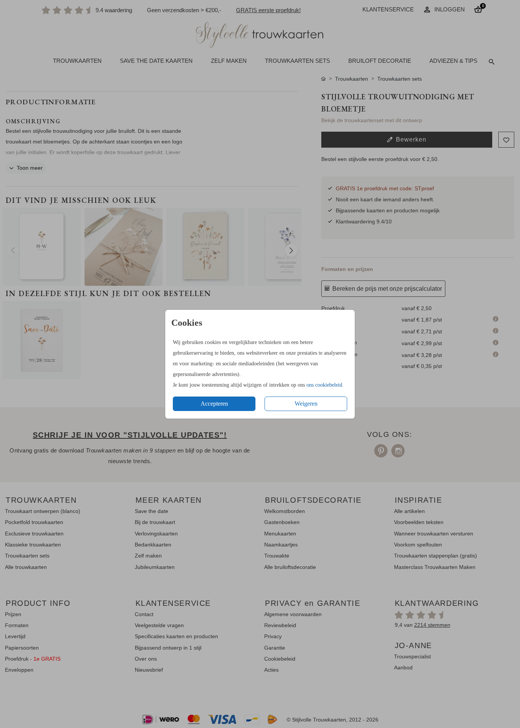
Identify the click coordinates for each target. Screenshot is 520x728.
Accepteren (214, 403)
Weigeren (306, 403)
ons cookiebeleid (324, 385)
